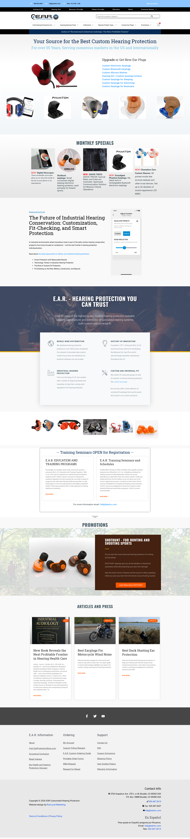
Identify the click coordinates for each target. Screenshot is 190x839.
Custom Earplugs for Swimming (118, 83)
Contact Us (102, 743)
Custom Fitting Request (74, 748)
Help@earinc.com (108, 504)
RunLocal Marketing (56, 804)
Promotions (145, 25)
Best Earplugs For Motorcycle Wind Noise (95, 652)
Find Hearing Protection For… (43, 25)
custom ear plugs (120, 382)
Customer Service (147, 9)
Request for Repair (71, 769)
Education (116, 9)
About (130, 9)
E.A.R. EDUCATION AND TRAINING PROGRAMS (62, 462)
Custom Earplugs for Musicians (118, 86)
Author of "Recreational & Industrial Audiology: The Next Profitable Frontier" (95, 32)
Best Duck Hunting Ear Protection (138, 652)
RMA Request (69, 764)
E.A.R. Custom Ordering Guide (77, 753)
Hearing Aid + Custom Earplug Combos (122, 76)
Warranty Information (107, 769)
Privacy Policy (55, 816)
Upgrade (109, 60)
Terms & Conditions (38, 816)
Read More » (50, 494)
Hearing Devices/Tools (68, 25)
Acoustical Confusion (39, 754)
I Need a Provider (98, 9)
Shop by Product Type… (106, 25)
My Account (68, 743)
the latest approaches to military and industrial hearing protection (63, 254)
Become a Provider (76, 9)
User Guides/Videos (106, 764)
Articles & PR (38, 9)
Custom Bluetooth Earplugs (116, 69)
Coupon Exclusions (106, 753)
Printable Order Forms (73, 758)
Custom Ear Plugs (127, 25)
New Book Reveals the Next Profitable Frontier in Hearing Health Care (50, 654)
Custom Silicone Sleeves (114, 72)
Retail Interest (35, 759)
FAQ (99, 748)
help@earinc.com (153, 810)
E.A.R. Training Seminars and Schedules (120, 462)
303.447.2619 (155, 801)
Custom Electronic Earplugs (116, 65)
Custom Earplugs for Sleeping (117, 79)
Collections (87, 25)
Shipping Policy (104, 758)
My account (152, 3)
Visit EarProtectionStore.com (42, 748)
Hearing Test (56, 9)
